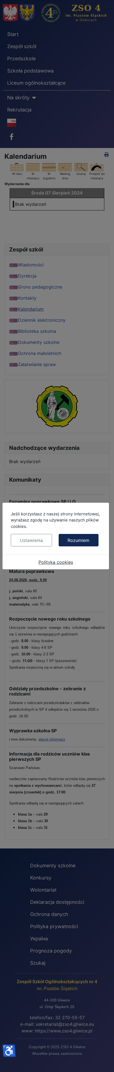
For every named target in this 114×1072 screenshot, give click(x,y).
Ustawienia (31, 540)
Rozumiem (78, 540)
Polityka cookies (55, 562)
